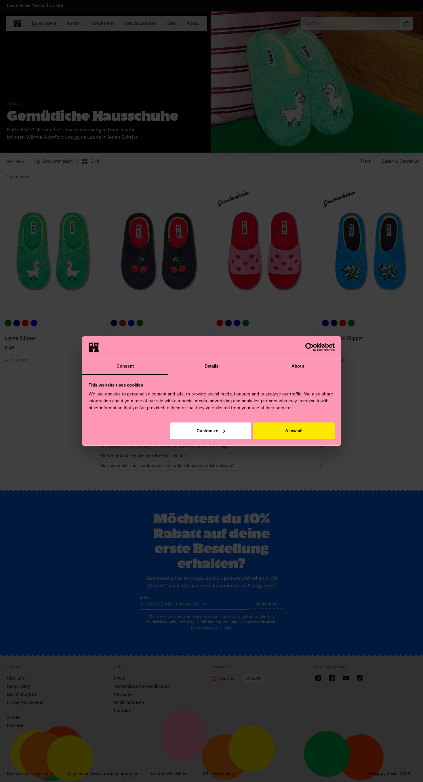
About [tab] (297, 366)
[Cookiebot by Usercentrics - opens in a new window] (309, 347)
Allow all (293, 430)
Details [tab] (212, 366)
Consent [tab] (125, 366)
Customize (207, 430)
